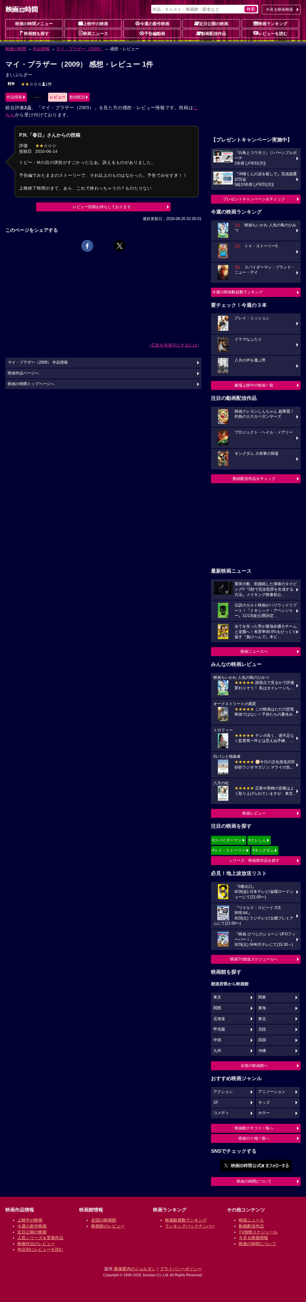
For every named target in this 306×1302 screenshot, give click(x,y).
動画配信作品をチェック (254, 478)
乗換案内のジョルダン (135, 1268)
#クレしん (257, 840)
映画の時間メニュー (34, 23)
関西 (217, 1008)
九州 (217, 1051)
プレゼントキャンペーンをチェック (254, 199)
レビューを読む (272, 33)
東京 (217, 997)
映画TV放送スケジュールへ (254, 959)
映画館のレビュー (108, 1226)
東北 (262, 1019)
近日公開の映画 (213, 23)
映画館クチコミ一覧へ (254, 1128)
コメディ (221, 1113)
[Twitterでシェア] (120, 246)
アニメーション (271, 1092)
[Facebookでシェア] (87, 246)
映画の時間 (15, 48)
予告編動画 (154, 33)
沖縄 (262, 1051)
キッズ (264, 1102)
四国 (262, 1040)
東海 (262, 1008)
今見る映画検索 (279, 9)
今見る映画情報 (253, 1237)
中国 (217, 1040)
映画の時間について (254, 1181)
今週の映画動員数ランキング (237, 292)
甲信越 (219, 1029)
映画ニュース (95, 33)
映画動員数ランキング (186, 1220)
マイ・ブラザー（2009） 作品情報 (38, 362)
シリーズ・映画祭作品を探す (254, 860)
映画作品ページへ (23, 373)
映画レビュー (254, 813)
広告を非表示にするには (174, 345)
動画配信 (77, 97)
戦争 (11, 84)
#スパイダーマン (226, 840)
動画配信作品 (213, 33)
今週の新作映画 (154, 23)
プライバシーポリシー (181, 1268)
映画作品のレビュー (36, 1243)
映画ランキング (272, 23)
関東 (262, 997)
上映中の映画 (95, 23)
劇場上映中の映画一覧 (254, 385)
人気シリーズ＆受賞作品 (40, 1237)
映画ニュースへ (254, 651)
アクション (223, 1092)
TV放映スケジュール (258, 1232)
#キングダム (263, 850)
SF (215, 1102)
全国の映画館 (103, 1220)
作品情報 (41, 48)
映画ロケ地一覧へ (254, 1138)
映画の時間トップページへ (31, 384)
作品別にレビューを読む (40, 1249)
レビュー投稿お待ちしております (102, 207)
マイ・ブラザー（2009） (79, 48)
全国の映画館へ (254, 1065)
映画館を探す (36, 33)
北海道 (219, 1019)
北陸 (262, 1029)
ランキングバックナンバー (190, 1226)
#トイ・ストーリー (228, 850)
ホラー (264, 1113)
